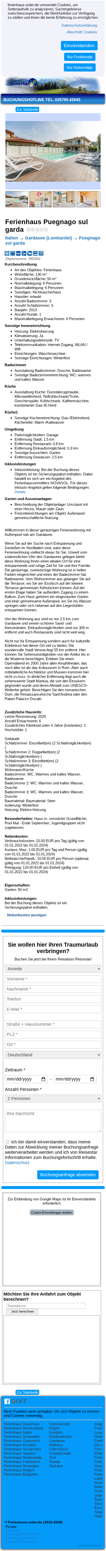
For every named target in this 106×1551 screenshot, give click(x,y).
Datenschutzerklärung (79, 25)
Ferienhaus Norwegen (21, 1466)
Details (20, 492)
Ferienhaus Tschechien (22, 1449)
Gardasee (57, 1441)
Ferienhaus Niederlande (23, 1457)
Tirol (52, 1457)
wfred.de (96, 1545)
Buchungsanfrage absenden (68, 1174)
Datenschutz (17, 1162)
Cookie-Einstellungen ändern (51, 1212)
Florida (54, 1462)
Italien (11, 237)
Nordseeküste (60, 1436)
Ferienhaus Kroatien (20, 1445)
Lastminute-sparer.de (22, 1538)
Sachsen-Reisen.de (20, 1541)
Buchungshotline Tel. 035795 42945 (41, 100)
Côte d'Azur (58, 1449)
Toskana (56, 1466)
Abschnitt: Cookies (82, 32)
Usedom (56, 1432)
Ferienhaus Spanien (20, 1453)
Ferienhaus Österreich (22, 1441)
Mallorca (56, 1445)
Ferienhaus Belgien (19, 1470)
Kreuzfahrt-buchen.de (22, 1534)
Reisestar (12, 1530)
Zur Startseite (27, 109)
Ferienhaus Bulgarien (21, 1474)
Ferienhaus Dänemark (22, 1424)
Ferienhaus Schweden (22, 1436)
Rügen (54, 1428)
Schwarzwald (60, 1453)
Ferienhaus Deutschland (23, 1428)
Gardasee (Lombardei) (48, 237)
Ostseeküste (59, 1424)
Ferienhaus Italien (18, 1432)
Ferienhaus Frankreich (22, 1462)
